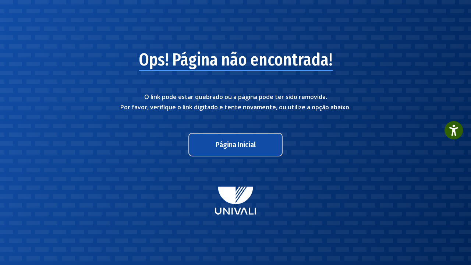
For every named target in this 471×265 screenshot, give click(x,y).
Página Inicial (236, 144)
